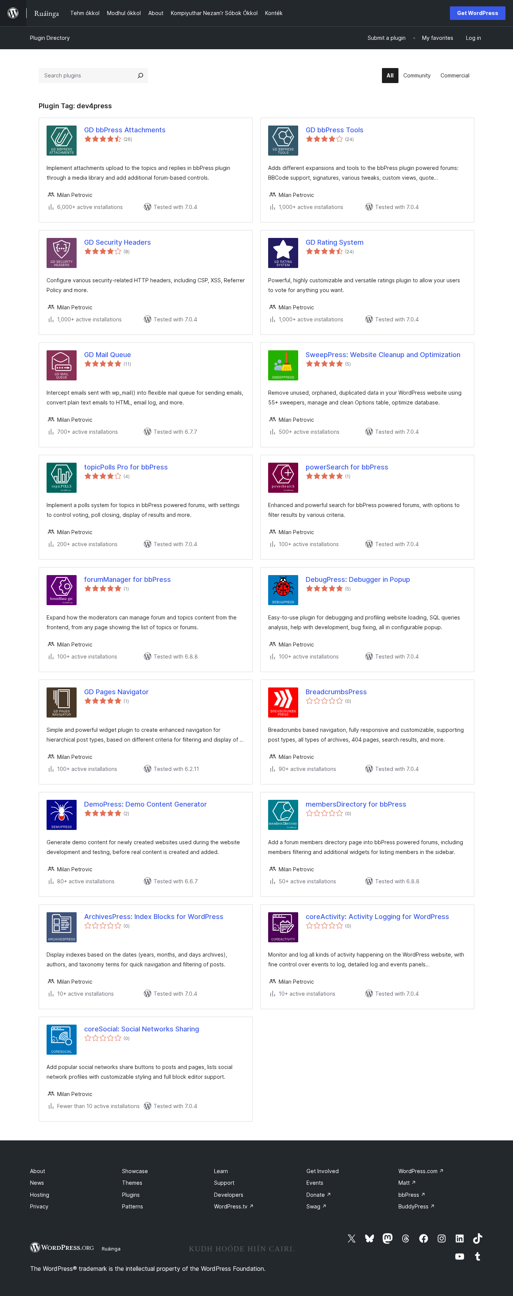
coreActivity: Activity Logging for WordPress (377, 917)
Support (224, 1182)
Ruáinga (111, 1249)
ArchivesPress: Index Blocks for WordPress (153, 917)
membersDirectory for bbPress (356, 804)
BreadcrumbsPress (336, 692)
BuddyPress (416, 1206)
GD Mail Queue (107, 355)
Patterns (132, 1206)
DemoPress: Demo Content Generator (145, 804)
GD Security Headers (117, 242)
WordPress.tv (234, 1206)
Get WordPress (477, 13)
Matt (407, 1182)
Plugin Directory (50, 38)
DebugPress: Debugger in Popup (358, 579)
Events (314, 1182)
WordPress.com (421, 1171)
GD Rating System (335, 242)
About (37, 1171)
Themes (132, 1182)
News (37, 1182)
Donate (318, 1195)
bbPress (411, 1195)
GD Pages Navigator (116, 692)
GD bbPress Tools (335, 130)
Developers (228, 1195)
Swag (316, 1206)
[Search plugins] (140, 75)
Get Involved (322, 1171)
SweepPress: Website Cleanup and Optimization (383, 355)
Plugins (131, 1195)
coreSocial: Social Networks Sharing (141, 1029)
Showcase (135, 1171)
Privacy (39, 1206)
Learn (221, 1171)
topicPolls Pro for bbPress (126, 467)
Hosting (39, 1195)
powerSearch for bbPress (347, 467)
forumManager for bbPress (127, 579)
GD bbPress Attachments (125, 130)
